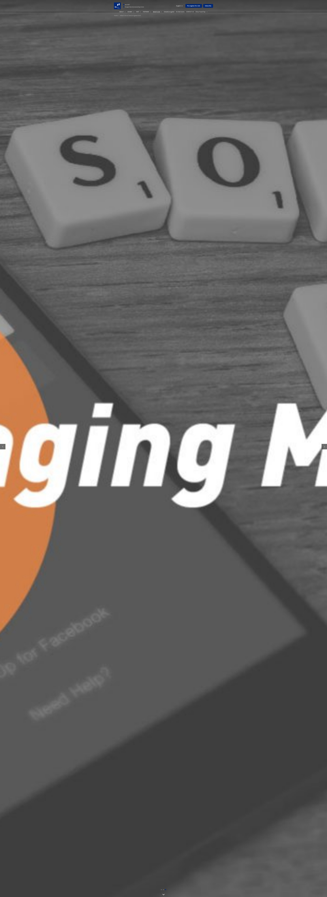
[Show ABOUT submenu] (125, 11)
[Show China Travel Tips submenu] (207, 11)
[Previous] (2, 446)
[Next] (324, 446)
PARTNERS (146, 12)
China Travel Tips (201, 12)
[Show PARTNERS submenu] (150, 11)
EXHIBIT (130, 12)
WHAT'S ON (156, 12)
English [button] (178, 6)
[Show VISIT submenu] (140, 11)
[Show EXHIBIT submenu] (133, 11)
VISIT (137, 12)
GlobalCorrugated (169, 12)
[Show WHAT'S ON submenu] (161, 11)
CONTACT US (190, 12)
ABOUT (121, 12)
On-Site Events (180, 12)
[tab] (161, 889)
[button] (193, 6)
